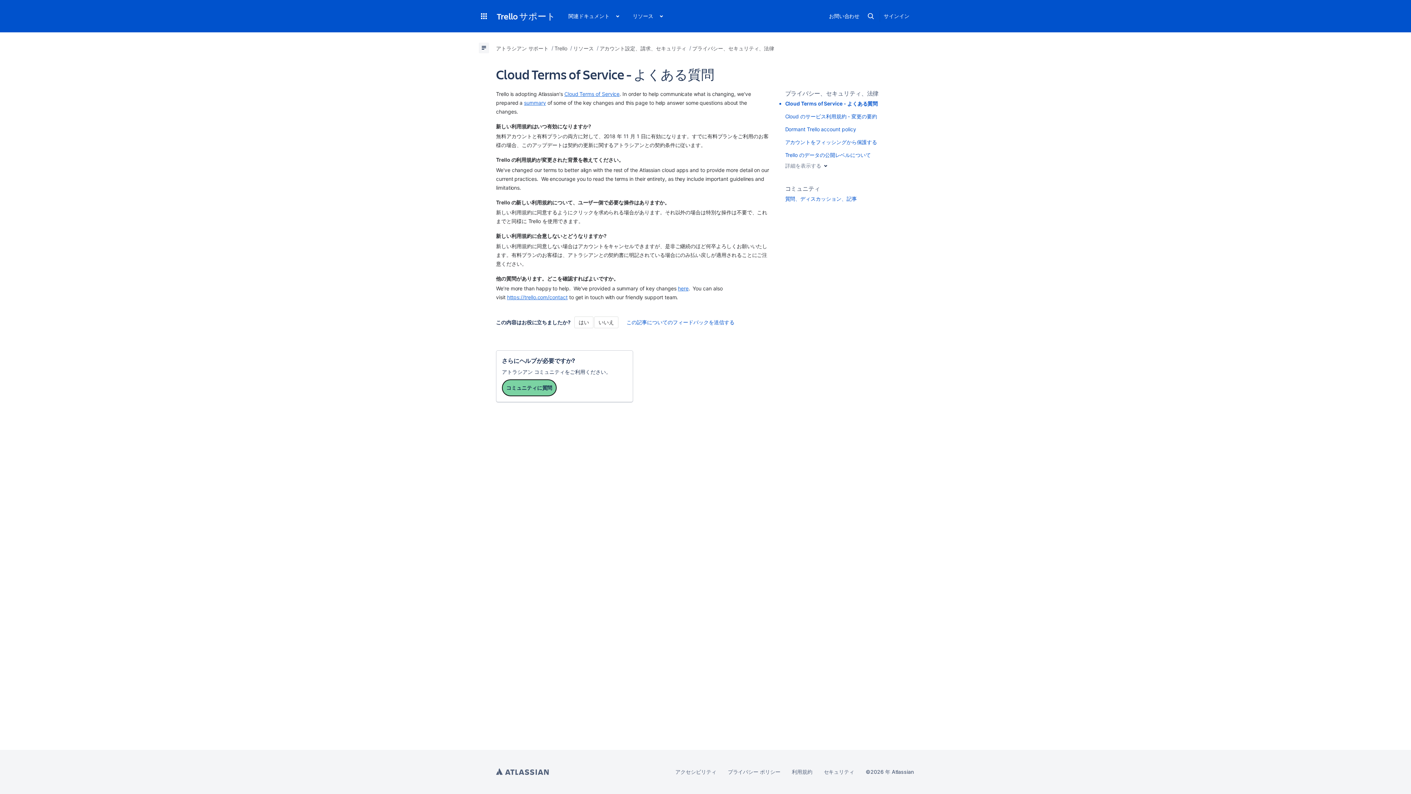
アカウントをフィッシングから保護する (831, 142)
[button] (484, 16)
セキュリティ (839, 772)
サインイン (896, 16)
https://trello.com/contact (537, 297)
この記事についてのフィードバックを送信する (680, 322)
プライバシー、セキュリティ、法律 (832, 93)
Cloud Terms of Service (592, 94)
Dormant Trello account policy (820, 129)
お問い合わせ (844, 16)
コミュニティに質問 (529, 387)
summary (535, 103)
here (683, 288)
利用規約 (802, 772)
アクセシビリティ (695, 772)
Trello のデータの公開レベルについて (828, 155)
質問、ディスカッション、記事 (821, 199)
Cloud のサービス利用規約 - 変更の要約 (831, 116)
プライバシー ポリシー (754, 772)
